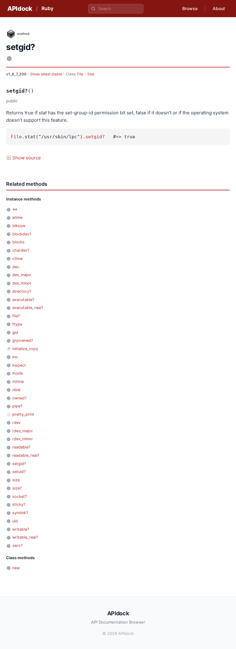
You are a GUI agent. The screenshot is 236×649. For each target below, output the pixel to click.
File (80, 74)
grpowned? (22, 340)
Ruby (47, 8)
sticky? (18, 504)
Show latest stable (46, 74)
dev (15, 267)
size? (17, 488)
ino (15, 357)
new (16, 568)
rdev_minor (22, 439)
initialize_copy (25, 348)
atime (17, 217)
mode (17, 373)
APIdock (19, 8)
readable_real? (25, 455)
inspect (19, 365)
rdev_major (22, 431)
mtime (18, 381)
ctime (17, 258)
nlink (16, 389)
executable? (23, 299)
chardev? (20, 250)
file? (16, 316)
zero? (17, 545)
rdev (16, 422)
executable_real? (27, 307)
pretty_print (23, 414)
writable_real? (25, 537)
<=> (15, 209)
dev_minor (21, 283)
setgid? (95, 136)
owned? (19, 398)
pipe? (17, 406)
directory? (21, 291)
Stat (90, 74)
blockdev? (21, 234)
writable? (20, 529)
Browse (190, 8)
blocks (18, 242)
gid (15, 332)
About (219, 8)
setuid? (19, 471)
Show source (26, 158)
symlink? (20, 512)
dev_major (21, 275)
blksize (18, 225)
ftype (17, 324)
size (16, 480)
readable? (21, 447)
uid (15, 521)
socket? (19, 496)
